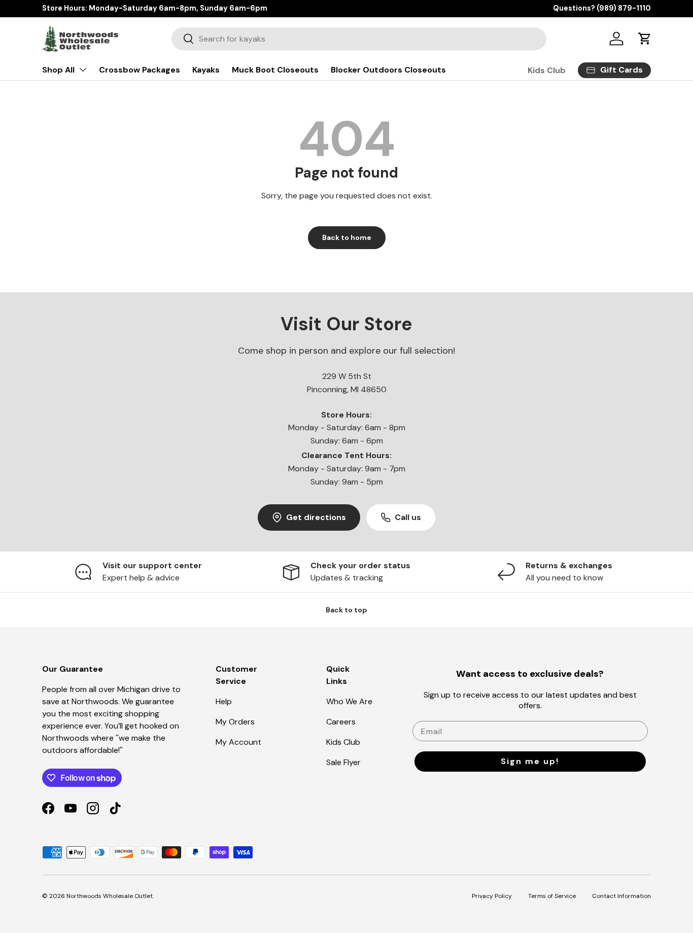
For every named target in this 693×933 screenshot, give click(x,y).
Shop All (58, 69)
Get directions (316, 517)
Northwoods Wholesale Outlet (109, 896)
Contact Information (621, 896)
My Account (238, 742)
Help (224, 701)
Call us (408, 517)
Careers (341, 721)
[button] (645, 38)
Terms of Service (552, 896)
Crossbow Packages (139, 69)
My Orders (235, 721)
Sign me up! (530, 761)
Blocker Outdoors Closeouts (388, 69)
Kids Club (547, 70)
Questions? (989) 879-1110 (602, 8)
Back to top (346, 609)
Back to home (346, 237)
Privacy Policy (492, 896)
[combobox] (358, 38)
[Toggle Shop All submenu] (83, 69)
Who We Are (349, 701)
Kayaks (206, 69)
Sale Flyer (343, 762)
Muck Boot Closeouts (275, 69)
